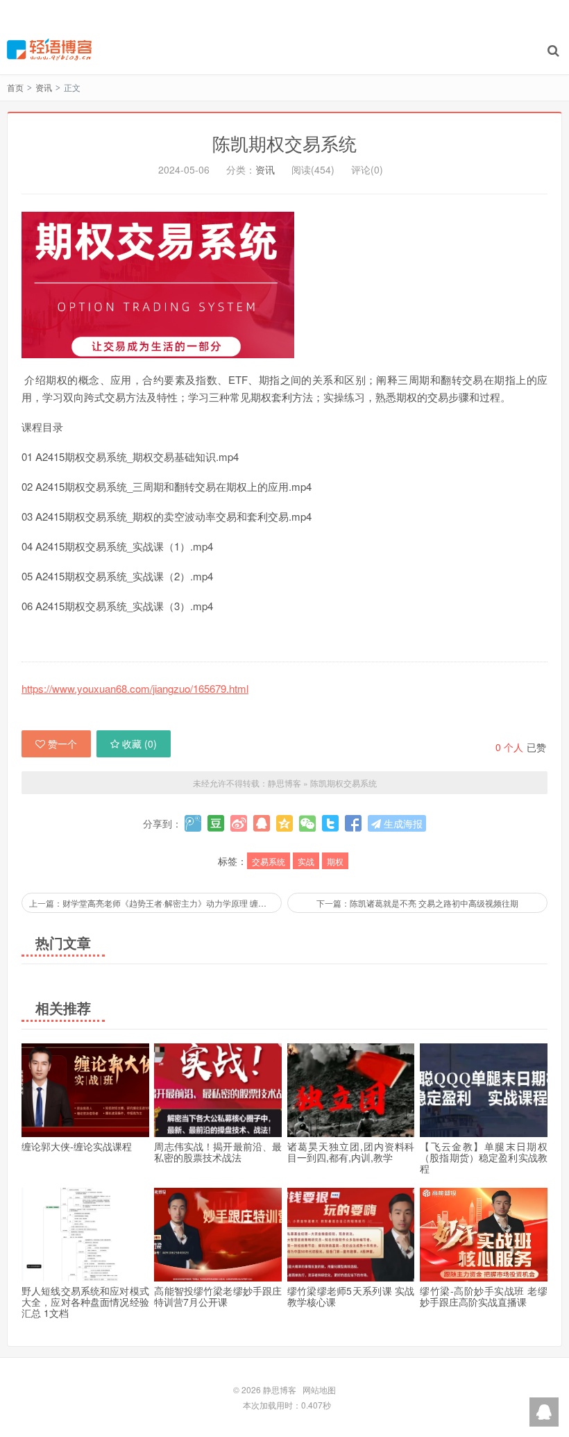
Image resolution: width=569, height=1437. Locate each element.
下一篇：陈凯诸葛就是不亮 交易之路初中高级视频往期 (417, 903)
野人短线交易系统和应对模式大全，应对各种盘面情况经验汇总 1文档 (85, 1302)
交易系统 (268, 861)
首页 (15, 87)
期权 (335, 861)
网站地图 (319, 1389)
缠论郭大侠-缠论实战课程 (77, 1146)
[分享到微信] (307, 823)
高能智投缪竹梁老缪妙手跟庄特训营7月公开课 (218, 1296)
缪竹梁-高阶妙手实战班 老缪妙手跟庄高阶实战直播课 (483, 1296)
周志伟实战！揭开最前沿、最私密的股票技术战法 (218, 1151)
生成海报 (402, 823)
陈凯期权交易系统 (284, 143)
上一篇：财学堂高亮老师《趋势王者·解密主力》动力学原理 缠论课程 (155, 903)
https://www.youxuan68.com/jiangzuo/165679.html (135, 688)
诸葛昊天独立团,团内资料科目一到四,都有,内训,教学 (351, 1151)
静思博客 (49, 49)
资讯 (43, 87)
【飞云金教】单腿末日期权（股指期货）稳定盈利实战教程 (483, 1157)
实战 (306, 861)
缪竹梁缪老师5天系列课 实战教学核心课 (351, 1296)
